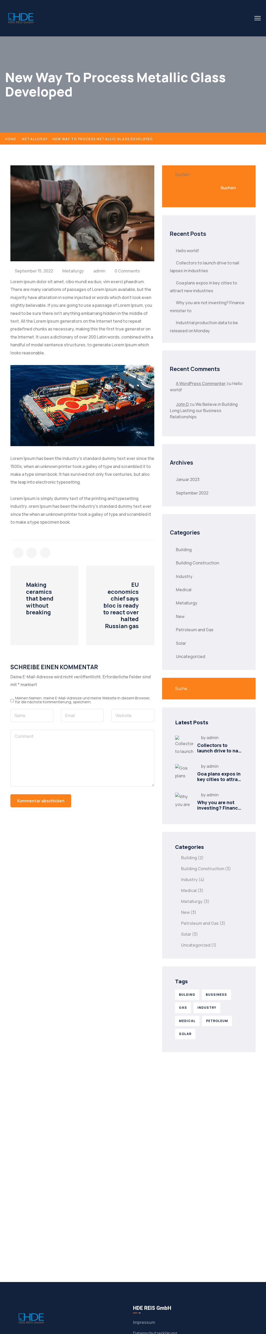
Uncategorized (190, 656)
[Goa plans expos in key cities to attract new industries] (184, 773)
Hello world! (187, 250)
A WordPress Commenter (201, 383)
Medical (183, 590)
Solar (181, 643)
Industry (184, 576)
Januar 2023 (188, 479)
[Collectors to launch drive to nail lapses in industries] (184, 745)
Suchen (182, 174)
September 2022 (192, 493)
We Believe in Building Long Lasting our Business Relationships (204, 410)
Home (10, 139)
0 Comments (127, 271)
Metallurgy (35, 139)
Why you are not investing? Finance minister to (219, 808)
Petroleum (217, 1021)
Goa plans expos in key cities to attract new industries (220, 779)
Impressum (144, 1322)
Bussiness (216, 994)
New (180, 616)
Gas (183, 1007)
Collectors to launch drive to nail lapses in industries (219, 750)
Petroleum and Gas (195, 630)
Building (184, 549)
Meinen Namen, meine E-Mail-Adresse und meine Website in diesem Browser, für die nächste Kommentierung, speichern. (82, 700)
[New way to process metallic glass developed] (18, 553)
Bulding (187, 994)
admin (99, 271)
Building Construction (197, 563)
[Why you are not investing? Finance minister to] (184, 802)
